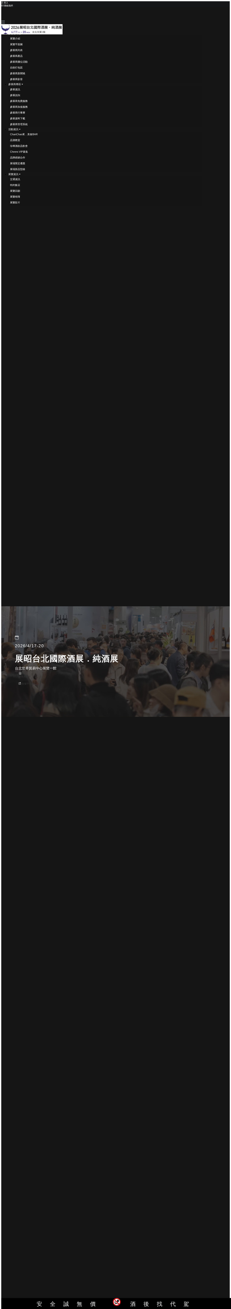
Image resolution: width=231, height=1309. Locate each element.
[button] (16, 33)
